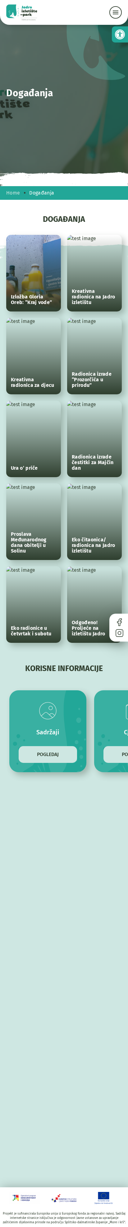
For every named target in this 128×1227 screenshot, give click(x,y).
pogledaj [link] (48, 754)
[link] (120, 34)
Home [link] (13, 193)
